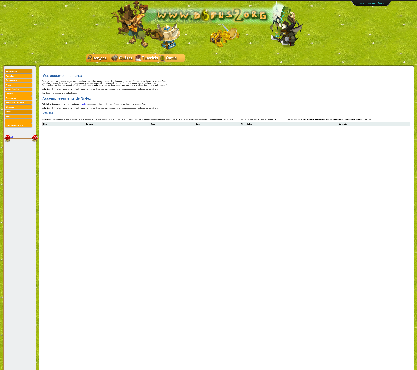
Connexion (362, 3)
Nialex (84, 104)
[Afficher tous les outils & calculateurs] (170, 58)
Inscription (372, 3)
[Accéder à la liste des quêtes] (122, 58)
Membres (381, 3)
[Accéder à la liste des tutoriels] (146, 58)
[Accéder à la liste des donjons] (98, 58)
